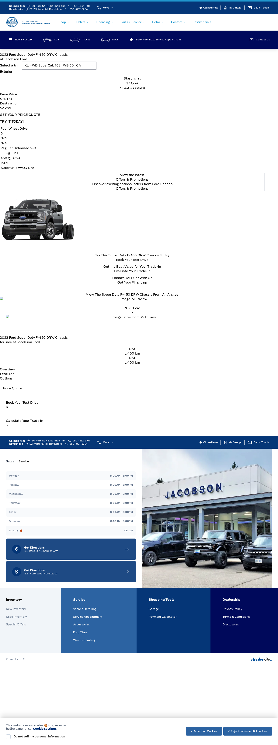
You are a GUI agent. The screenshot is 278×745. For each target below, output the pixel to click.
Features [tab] (7, 374)
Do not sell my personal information (39, 736)
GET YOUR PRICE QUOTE (20, 115)
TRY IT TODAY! (12, 121)
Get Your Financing (132, 282)
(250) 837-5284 (78, 9)
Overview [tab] (7, 369)
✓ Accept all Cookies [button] (204, 731)
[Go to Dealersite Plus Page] (261, 659)
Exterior (6, 71)
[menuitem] (64, 22)
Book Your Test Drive (132, 260)
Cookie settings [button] (45, 728)
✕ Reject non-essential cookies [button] (247, 731)
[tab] (132, 72)
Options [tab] (6, 378)
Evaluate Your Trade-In (132, 271)
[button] (233, 7)
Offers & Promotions (132, 188)
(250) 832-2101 (80, 6)
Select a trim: (10, 65)
